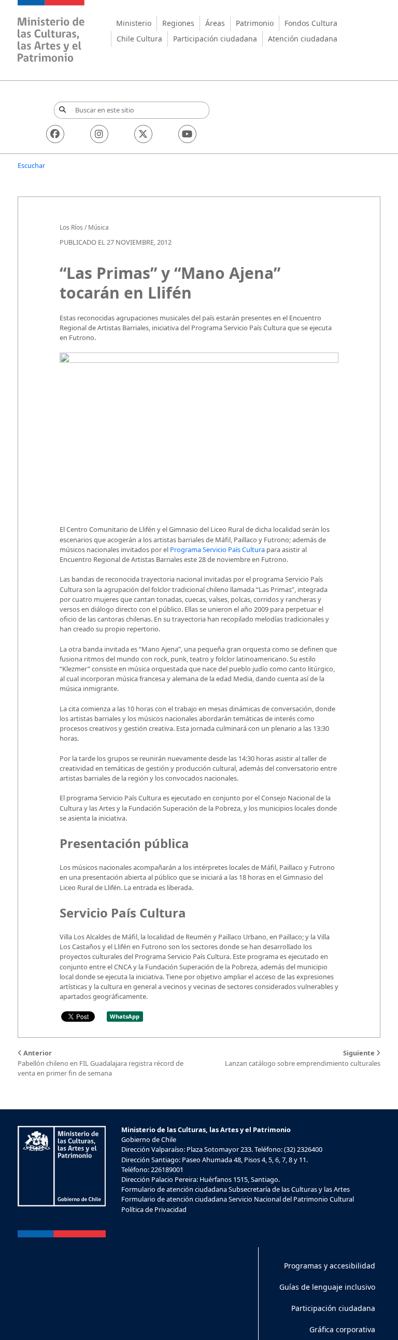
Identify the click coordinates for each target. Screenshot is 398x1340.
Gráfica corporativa (342, 1329)
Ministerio (133, 23)
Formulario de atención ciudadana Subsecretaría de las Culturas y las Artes (235, 1189)
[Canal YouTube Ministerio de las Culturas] (187, 134)
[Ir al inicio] (51, 32)
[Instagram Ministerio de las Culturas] (99, 134)
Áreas (215, 23)
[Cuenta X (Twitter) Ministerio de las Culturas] (143, 134)
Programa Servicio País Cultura (217, 549)
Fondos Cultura (311, 23)
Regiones (178, 23)
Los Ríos (71, 227)
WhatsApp (124, 1016)
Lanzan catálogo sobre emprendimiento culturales (302, 1057)
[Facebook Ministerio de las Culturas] (55, 134)
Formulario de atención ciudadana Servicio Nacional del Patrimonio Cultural (237, 1199)
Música (98, 227)
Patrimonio (255, 23)
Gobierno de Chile (148, 1139)
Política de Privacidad (154, 1209)
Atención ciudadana (302, 39)
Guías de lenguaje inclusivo (327, 1287)
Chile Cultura (139, 39)
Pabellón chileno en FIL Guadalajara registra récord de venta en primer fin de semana (100, 1062)
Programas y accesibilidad (329, 1266)
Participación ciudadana (215, 39)
